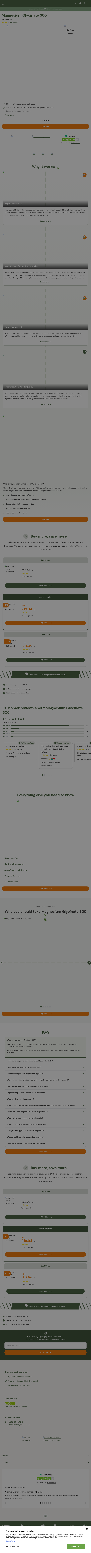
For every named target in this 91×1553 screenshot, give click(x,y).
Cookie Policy (10, 1541)
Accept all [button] (76, 1546)
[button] (13, 1546)
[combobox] (87, 1529)
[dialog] (45, 1539)
